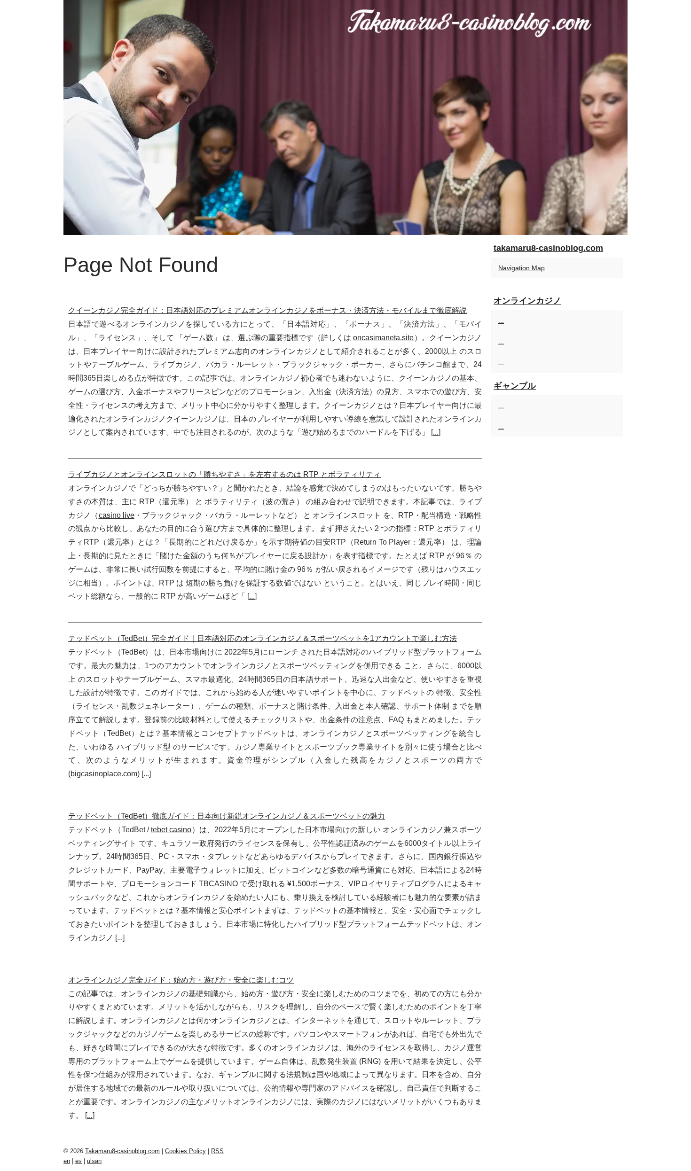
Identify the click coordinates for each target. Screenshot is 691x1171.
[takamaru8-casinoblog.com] (345, 117)
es (78, 1160)
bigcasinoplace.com (104, 774)
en (66, 1160)
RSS (217, 1151)
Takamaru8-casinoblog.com (122, 1151)
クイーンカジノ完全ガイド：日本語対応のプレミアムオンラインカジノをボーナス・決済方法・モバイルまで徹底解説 (267, 310)
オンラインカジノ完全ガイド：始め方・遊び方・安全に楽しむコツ (181, 980)
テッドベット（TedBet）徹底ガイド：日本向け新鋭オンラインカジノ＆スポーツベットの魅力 (226, 816)
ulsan (94, 1160)
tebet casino (171, 830)
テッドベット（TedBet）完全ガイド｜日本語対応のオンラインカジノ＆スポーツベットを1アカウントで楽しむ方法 (262, 638)
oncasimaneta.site (383, 338)
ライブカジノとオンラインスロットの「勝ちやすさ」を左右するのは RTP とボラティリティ (224, 474)
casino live (116, 515)
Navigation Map (521, 268)
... (436, 432)
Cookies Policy (185, 1151)
